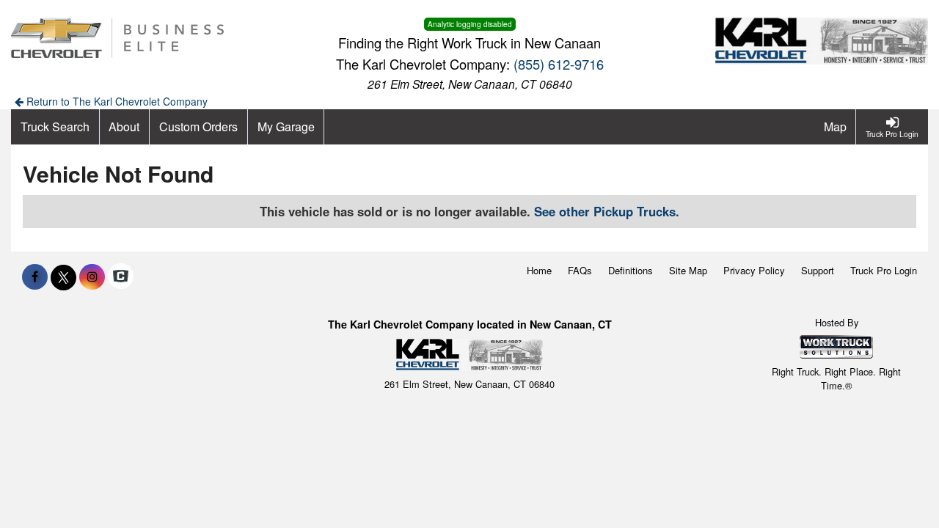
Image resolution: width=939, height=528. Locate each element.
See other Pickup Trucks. (606, 211)
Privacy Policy (754, 270)
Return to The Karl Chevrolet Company (115, 101)
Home (539, 270)
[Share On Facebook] (35, 276)
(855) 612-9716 (559, 63)
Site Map (688, 270)
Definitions (630, 270)
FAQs (580, 270)
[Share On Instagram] (92, 276)
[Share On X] (63, 276)
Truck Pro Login (883, 270)
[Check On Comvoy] (121, 276)
